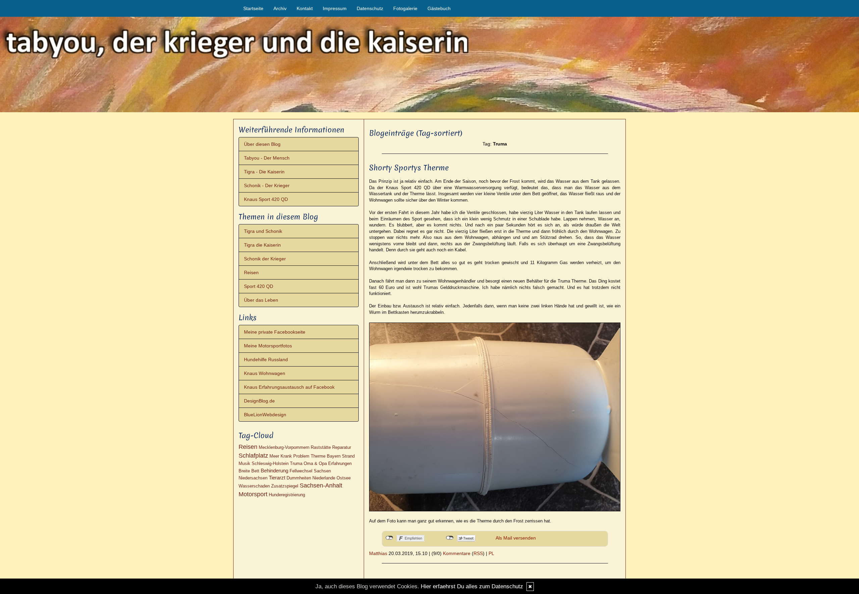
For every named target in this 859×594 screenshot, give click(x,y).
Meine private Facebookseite (274, 332)
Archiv (280, 8)
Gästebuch (439, 8)
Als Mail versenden (516, 538)
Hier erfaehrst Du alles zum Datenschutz (472, 586)
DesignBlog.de (259, 401)
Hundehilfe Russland (266, 359)
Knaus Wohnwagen (264, 373)
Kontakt (305, 8)
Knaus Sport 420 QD (266, 199)
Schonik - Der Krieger (267, 185)
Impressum (335, 8)
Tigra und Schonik (263, 231)
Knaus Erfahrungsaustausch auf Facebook (289, 387)
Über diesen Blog (262, 144)
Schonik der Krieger (265, 258)
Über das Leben (261, 300)
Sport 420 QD (258, 286)
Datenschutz (370, 8)
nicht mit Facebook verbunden (389, 538)
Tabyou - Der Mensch (267, 158)
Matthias (378, 553)
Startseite (253, 8)
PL (491, 553)
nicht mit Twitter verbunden (450, 538)
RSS (478, 553)
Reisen (251, 272)
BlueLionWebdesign (265, 414)
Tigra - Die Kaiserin (264, 171)
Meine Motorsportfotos (268, 345)
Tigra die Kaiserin (262, 245)
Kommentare (456, 553)
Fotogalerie (405, 8)
